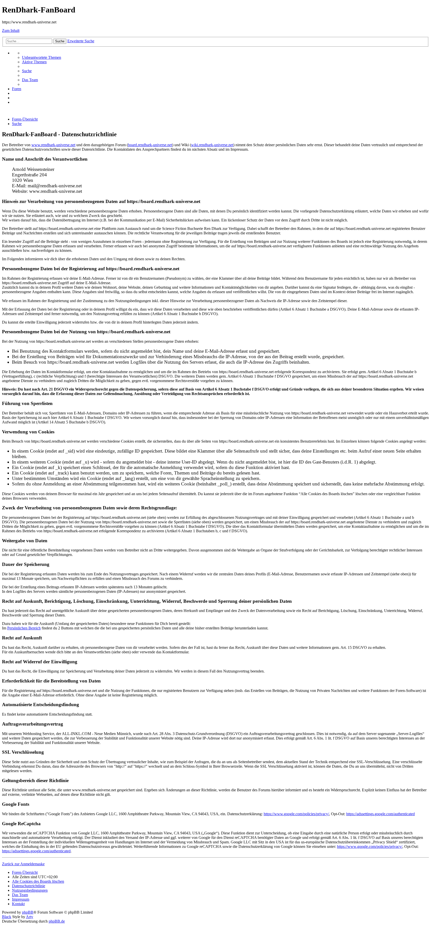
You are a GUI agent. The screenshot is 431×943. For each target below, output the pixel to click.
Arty (29, 917)
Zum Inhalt (10, 30)
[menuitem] (41, 57)
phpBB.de (57, 921)
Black (6, 917)
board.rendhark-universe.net (150, 145)
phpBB (27, 912)
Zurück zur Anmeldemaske (23, 864)
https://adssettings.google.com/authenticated (380, 814)
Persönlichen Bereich (24, 628)
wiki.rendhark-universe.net (212, 145)
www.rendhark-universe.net (53, 145)
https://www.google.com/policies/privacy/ (296, 814)
